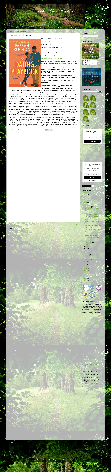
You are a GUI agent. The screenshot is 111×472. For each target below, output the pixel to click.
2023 (85, 198)
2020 (85, 261)
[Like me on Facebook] (93, 101)
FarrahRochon (38, 132)
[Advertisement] (92, 414)
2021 (85, 202)
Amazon (50, 58)
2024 (85, 196)
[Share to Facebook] (50, 130)
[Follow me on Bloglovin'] (85, 122)
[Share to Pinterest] (52, 130)
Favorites (53, 28)
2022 (85, 200)
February (88, 257)
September (89, 242)
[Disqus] (44, 155)
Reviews (27, 28)
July (87, 246)
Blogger (72, 460)
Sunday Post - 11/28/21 (91, 210)
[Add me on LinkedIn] (85, 115)
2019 (85, 264)
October (88, 240)
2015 (85, 272)
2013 (85, 276)
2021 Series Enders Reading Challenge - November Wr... (93, 213)
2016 (85, 270)
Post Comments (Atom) (22, 228)
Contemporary (30, 132)
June (87, 248)
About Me (19, 28)
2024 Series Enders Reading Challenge (70, 28)
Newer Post (13, 225)
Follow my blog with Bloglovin (16, 456)
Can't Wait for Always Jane (92, 229)
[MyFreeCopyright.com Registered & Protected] (92, 385)
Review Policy (12, 450)
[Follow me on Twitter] (85, 101)
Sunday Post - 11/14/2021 (92, 227)
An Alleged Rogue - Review (92, 208)
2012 (85, 278)
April (87, 252)
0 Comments (39, 129)
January (88, 259)
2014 (85, 274)
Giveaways (43, 28)
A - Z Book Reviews (14, 448)
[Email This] (46, 130)
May (87, 250)
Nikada (61, 460)
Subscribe (92, 141)
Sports (44, 132)
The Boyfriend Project (52, 132)
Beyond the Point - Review (92, 237)
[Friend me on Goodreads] (93, 108)
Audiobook (23, 132)
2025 (85, 194)
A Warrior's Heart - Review (92, 219)
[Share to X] (49, 130)
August (87, 244)
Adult (18, 132)
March (87, 255)
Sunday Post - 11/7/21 (91, 235)
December (88, 204)
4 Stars (15, 132)
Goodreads (44, 58)
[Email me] (93, 115)
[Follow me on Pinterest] (85, 108)
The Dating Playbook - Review (93, 225)
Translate (94, 38)
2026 (85, 192)
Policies (35, 28)
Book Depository (58, 58)
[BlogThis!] (47, 130)
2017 (85, 268)
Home (11, 28)
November (88, 207)
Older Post (75, 225)
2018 (85, 266)
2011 (85, 281)
